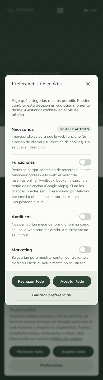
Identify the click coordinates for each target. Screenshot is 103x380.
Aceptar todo (72, 281)
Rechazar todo (31, 281)
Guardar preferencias (51, 295)
